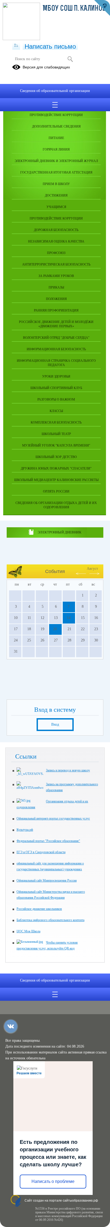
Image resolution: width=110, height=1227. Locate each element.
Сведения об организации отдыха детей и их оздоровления (56, 505)
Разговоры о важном (56, 399)
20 (55, 629)
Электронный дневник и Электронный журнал (56, 161)
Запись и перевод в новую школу (68, 770)
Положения (56, 299)
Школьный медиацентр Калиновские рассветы (56, 480)
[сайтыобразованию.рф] (102, 8)
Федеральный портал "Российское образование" (48, 841)
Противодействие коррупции (56, 115)
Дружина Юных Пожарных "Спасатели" (56, 468)
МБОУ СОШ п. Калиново (76, 9)
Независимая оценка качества (56, 241)
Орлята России (56, 491)
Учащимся (56, 207)
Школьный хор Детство (56, 457)
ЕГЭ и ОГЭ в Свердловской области (41, 852)
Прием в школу (56, 184)
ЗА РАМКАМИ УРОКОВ (56, 276)
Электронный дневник (59, 532)
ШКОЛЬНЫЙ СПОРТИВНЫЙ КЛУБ (56, 388)
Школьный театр (56, 434)
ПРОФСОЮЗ (56, 253)
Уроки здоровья (56, 376)
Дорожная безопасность (56, 230)
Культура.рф (25, 830)
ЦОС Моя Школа (28, 931)
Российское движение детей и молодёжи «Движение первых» (56, 324)
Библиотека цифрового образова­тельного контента (50, 920)
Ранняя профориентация (56, 310)
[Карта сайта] (16, 46)
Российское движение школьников (39, 909)
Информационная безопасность (56, 349)
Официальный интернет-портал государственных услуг (53, 818)
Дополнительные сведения (56, 126)
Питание (56, 138)
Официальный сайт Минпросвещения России (47, 880)
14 (68, 618)
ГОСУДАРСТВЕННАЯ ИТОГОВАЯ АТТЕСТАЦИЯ (56, 172)
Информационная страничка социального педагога (56, 363)
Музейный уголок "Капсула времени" (56, 445)
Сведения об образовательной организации (55, 91)
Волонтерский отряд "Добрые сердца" (56, 338)
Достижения (56, 195)
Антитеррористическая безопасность (56, 264)
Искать (70, 59)
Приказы (56, 287)
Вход (55, 724)
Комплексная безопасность (56, 422)
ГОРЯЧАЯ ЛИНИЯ (56, 149)
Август (92, 569)
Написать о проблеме (53, 1181)
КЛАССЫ (56, 411)
